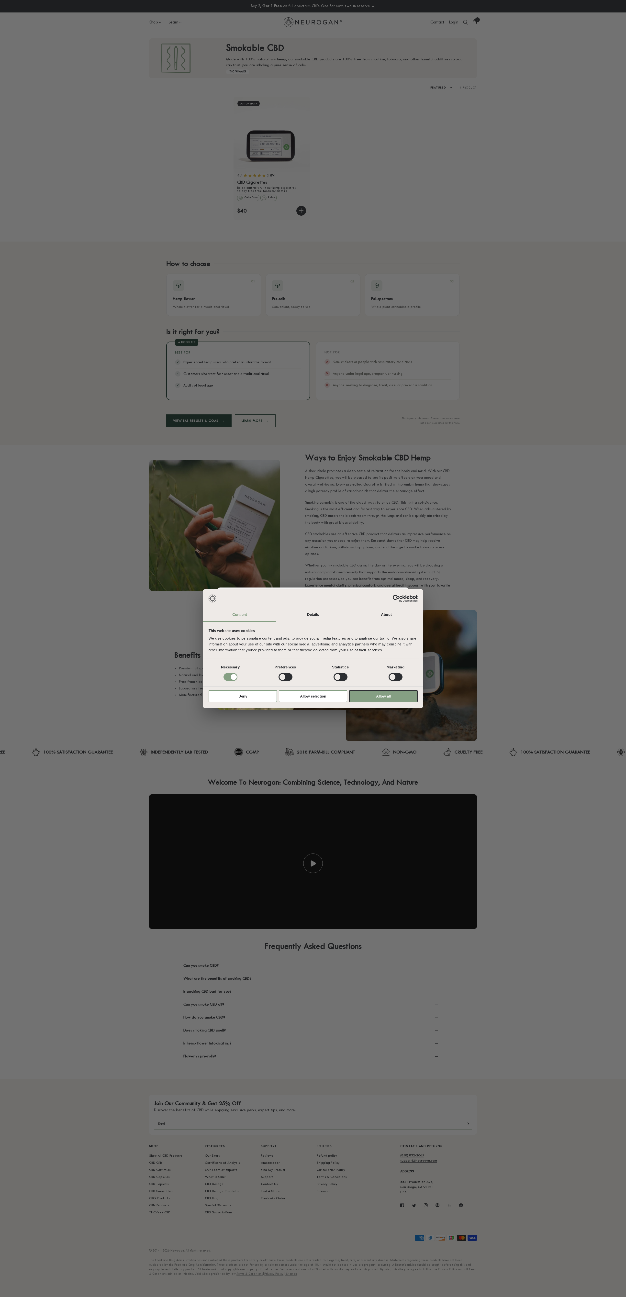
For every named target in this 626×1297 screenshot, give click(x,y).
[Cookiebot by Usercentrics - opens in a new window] (396, 598)
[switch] (285, 677)
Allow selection (313, 696)
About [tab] (386, 614)
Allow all (383, 696)
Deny (242, 696)
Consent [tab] (239, 614)
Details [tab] (313, 614)
